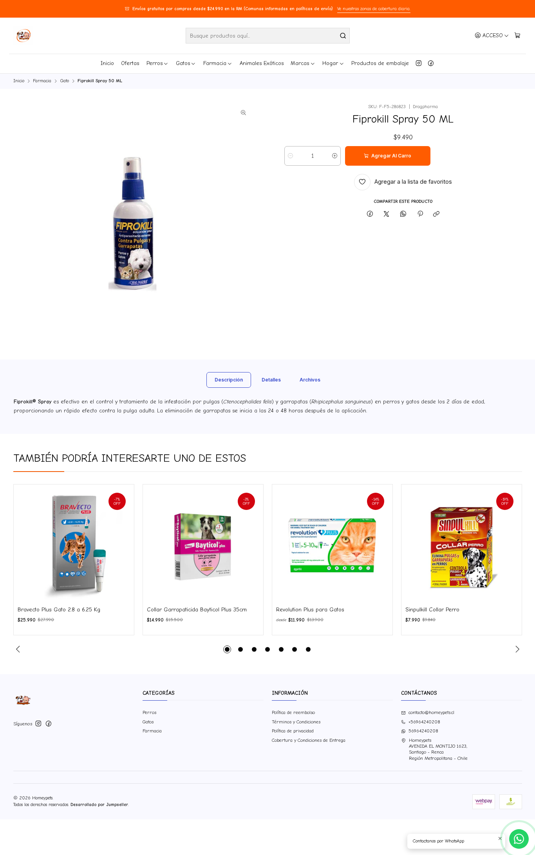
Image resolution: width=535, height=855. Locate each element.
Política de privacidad (293, 731)
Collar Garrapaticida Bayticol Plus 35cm (197, 609)
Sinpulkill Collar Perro (432, 609)
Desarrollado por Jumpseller (99, 804)
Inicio (107, 63)
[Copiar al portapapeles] (436, 214)
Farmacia (214, 63)
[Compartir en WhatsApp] (403, 214)
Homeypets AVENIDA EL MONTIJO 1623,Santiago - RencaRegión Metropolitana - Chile (438, 749)
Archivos (310, 380)
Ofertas (130, 63)
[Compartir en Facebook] (370, 214)
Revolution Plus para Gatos (310, 609)
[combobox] (268, 35)
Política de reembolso (293, 712)
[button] (227, 649)
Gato (64, 81)
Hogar (330, 63)
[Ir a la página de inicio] (23, 35)
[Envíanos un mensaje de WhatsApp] (519, 839)
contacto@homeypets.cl (431, 712)
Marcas (300, 63)
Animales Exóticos (262, 63)
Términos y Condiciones (296, 722)
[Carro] (517, 35)
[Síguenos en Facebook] (430, 63)
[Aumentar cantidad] (334, 155)
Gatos (183, 63)
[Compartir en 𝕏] (386, 214)
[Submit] (343, 35)
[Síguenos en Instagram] (418, 63)
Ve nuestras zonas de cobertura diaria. (373, 8)
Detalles (271, 380)
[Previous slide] (19, 649)
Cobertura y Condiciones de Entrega (308, 740)
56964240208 (423, 731)
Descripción (229, 380)
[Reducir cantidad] (290, 155)
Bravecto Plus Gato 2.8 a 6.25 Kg (59, 609)
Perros (154, 63)
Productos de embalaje (380, 63)
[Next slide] (516, 649)
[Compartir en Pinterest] (420, 214)
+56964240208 (424, 722)
